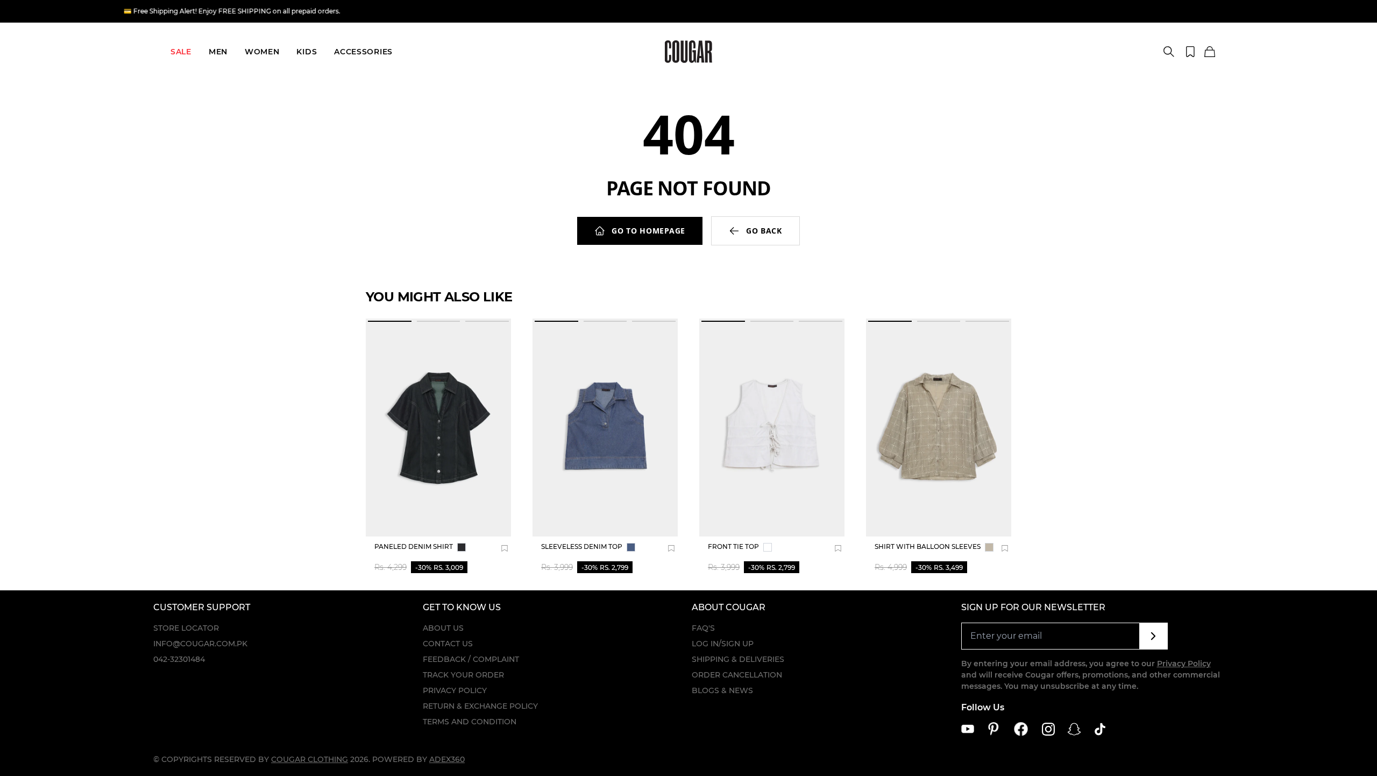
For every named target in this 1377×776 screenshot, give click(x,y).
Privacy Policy (455, 690)
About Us (443, 628)
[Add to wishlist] (504, 548)
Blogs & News (722, 690)
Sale (181, 52)
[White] (767, 547)
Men (218, 52)
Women (262, 52)
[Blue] (631, 547)
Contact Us (448, 643)
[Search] (1168, 51)
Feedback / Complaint (471, 659)
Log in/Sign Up (723, 643)
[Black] (461, 547)
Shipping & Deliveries (738, 659)
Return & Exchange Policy (480, 706)
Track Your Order (463, 675)
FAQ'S (703, 628)
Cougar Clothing (309, 759)
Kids (306, 52)
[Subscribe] (1153, 636)
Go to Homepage (648, 230)
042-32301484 (179, 659)
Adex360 (447, 759)
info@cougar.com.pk (200, 643)
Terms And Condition (469, 721)
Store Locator (186, 628)
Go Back (764, 230)
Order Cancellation (737, 675)
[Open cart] (1209, 52)
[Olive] (989, 547)
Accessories (363, 52)
